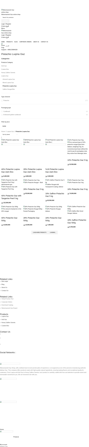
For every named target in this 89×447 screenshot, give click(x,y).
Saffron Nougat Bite (9, 89)
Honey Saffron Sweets (8, 72)
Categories (5, 59)
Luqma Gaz (4, 76)
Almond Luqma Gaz (9, 79)
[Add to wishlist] (8, 166)
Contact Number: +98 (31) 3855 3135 (12, 346)
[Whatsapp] (7, 356)
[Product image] (11, 153)
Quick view (3, 166)
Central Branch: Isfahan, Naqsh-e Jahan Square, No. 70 (18, 334)
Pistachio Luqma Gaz (10, 86)
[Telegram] (11, 356)
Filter (4, 126)
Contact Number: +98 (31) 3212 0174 (12, 340)
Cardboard (6, 111)
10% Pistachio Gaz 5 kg (77, 160)
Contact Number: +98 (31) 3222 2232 (48, 334)
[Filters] (2, 426)
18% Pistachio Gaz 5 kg (77, 189)
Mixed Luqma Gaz (8, 82)
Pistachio (6, 100)
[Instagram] (2, 356)
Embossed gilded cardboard (12, 114)
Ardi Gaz (4, 66)
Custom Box (5, 69)
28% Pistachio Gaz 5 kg (33, 189)
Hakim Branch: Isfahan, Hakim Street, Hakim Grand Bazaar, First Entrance (24, 338)
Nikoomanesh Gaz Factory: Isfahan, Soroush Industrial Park (19, 344)
